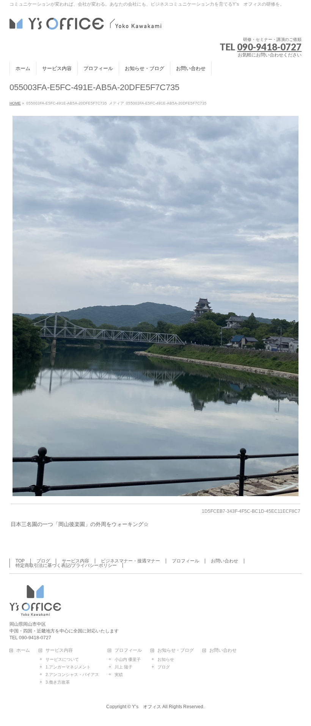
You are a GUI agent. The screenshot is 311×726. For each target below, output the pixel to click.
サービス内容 (75, 561)
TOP (20, 561)
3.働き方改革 (58, 682)
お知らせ (165, 659)
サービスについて (62, 659)
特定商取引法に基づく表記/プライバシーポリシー (66, 565)
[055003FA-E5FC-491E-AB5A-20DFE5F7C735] (155, 306)
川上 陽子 (123, 667)
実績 (119, 674)
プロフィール (185, 561)
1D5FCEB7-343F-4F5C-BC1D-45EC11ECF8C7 (251, 511)
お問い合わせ (224, 561)
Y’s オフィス (146, 706)
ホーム (23, 650)
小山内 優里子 (128, 659)
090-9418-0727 (269, 46)
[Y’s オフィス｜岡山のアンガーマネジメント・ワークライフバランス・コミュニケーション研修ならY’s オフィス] (85, 22)
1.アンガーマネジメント (68, 667)
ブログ (43, 561)
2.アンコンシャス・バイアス (72, 674)
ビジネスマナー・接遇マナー (130, 561)
